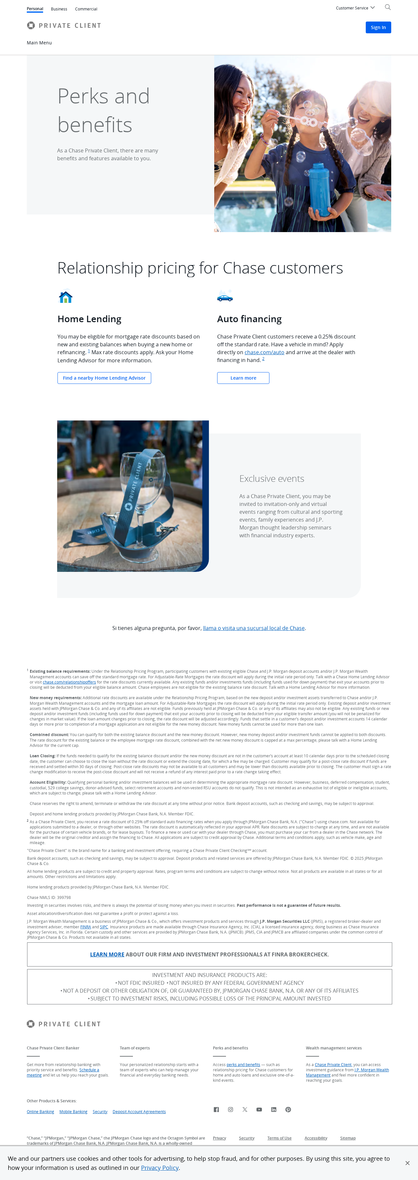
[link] (216, 1110)
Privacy (219, 1138)
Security (100, 1111)
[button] (407, 1163)
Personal (35, 9)
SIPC (104, 926)
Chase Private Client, (333, 1064)
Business (59, 8)
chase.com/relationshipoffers (69, 681)
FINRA (85, 926)
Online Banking (40, 1111)
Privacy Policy (160, 1168)
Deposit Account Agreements (139, 1111)
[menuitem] (356, 9)
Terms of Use (279, 1138)
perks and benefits (243, 1064)
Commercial (86, 8)
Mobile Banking (73, 1111)
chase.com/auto (264, 352)
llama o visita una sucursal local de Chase (254, 628)
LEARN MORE (107, 954)
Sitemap (348, 1138)
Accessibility (316, 1138)
